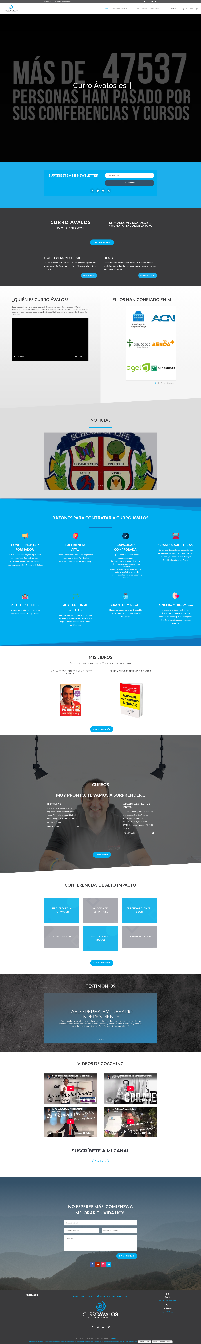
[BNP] (163, 380)
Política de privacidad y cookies (162, 1341)
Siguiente (171, 383)
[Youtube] (103, 190)
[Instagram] (108, 190)
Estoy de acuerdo (144, 1341)
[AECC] (138, 355)
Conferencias (155, 9)
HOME (75, 1296)
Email (167, 1297)
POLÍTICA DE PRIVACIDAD (105, 1296)
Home (107, 9)
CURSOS (90, 1296)
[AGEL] (138, 380)
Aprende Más (101, 854)
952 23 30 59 (167, 1312)
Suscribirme (100, 1161)
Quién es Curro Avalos (120, 9)
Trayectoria (89, 275)
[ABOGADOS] (138, 330)
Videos (165, 9)
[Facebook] (92, 190)
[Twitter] (97, 190)
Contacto (190, 9)
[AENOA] (163, 355)
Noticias (174, 9)
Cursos (144, 9)
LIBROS (82, 1296)
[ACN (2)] (163, 330)
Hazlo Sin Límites (100, 467)
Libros (136, 9)
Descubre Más (147, 275)
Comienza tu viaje (102, 242)
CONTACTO (32, 1295)
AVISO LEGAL (122, 1296)
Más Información (102, 729)
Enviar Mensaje (126, 1256)
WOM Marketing (118, 1339)
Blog (182, 9)
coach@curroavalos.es (167, 1300)
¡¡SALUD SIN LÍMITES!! (100, 454)
